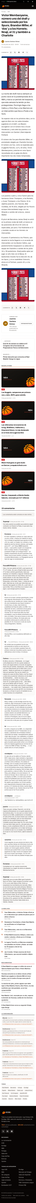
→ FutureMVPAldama (12, 642)
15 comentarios (6, 47)
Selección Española (24, 1174)
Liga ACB (4, 1169)
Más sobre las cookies (19, 1195)
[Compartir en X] (15, 52)
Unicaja (20, 1087)
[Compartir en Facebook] (19, 52)
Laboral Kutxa (28, 1090)
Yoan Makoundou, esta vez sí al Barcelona (18, 929)
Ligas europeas (6, 1180)
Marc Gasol (18, 1098)
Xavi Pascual (5, 1093)
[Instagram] (11, 1131)
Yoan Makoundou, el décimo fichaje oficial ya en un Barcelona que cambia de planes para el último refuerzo (19, 915)
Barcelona (13, 1087)
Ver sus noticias (26, 323)
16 (13, 501)
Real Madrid (5, 1087)
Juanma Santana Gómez (11, 41)
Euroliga (26, 1087)
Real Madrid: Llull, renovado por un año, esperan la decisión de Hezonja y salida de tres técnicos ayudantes (17, 998)
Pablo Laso (20, 1090)
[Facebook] (7, 1131)
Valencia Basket (14, 1096)
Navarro (11, 1098)
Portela (25, 1098)
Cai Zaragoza (14, 1093)
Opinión (3, 1161)
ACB (2, 1143)
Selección (4, 1153)
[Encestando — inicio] (5, 6)
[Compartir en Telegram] (23, 52)
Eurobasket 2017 (6, 1185)
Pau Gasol (4, 1096)
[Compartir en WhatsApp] (10, 52)
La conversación (6, 1140)
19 (14, 398)
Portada (3, 11)
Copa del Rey (5, 1156)
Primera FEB (22, 1185)
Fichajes (3, 1151)
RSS (27, 1195)
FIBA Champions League (26, 1182)
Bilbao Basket (11, 1090)
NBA (9, 11)
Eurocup (3, 1158)
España (4, 1090)
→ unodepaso (16, 796)
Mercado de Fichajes (25, 1172)
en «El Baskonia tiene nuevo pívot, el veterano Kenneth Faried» (18, 1024)
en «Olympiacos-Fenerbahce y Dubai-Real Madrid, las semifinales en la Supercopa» (18, 1057)
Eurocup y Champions (25, 1180)
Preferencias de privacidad (8, 1197)
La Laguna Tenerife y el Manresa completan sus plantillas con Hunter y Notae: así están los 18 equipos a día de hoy (18, 944)
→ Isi (19, 630)
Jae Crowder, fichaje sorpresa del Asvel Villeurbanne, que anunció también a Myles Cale (18, 954)
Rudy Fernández (24, 1096)
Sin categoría (5, 1174)
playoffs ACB (23, 1093)
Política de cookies (6, 1195)
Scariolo (4, 1098)
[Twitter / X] (3, 1131)
